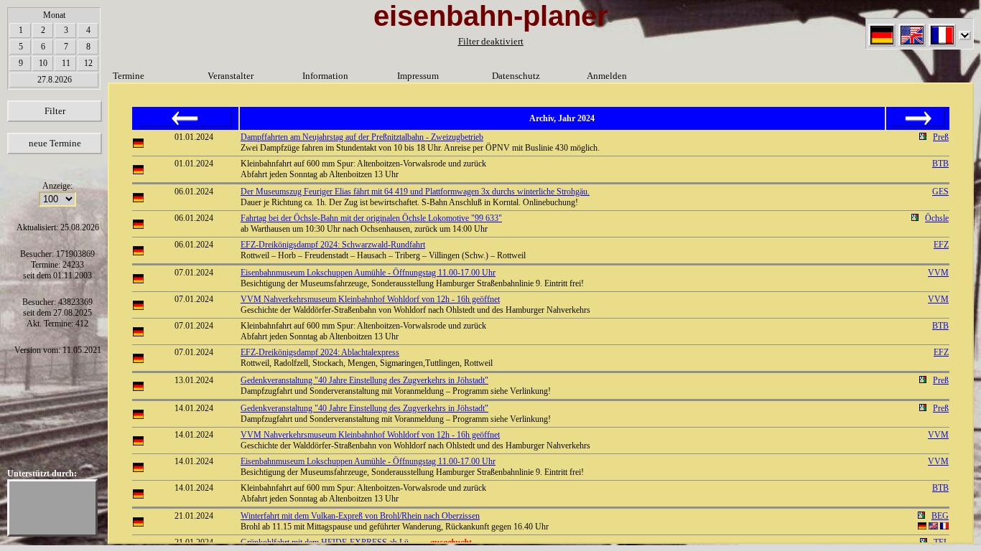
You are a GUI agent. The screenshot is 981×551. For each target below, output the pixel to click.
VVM (938, 273)
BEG (940, 516)
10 (43, 63)
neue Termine (55, 143)
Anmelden (607, 75)
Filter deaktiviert (491, 41)
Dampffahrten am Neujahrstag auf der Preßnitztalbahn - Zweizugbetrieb (362, 137)
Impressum (418, 75)
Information (325, 75)
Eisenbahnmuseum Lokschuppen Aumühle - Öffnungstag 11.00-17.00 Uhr (368, 273)
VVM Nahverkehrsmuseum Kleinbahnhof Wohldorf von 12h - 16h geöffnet (370, 299)
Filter (55, 110)
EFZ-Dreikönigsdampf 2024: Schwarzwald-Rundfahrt (333, 245)
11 (66, 63)
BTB (940, 164)
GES (940, 192)
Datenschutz (516, 75)
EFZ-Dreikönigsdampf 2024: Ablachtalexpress (320, 352)
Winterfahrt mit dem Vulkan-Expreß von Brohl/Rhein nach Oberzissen (360, 516)
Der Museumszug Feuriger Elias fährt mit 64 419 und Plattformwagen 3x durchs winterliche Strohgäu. (415, 192)
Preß (941, 137)
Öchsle (937, 218)
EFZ (941, 245)
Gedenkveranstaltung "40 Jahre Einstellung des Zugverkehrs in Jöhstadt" (364, 380)
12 (88, 63)
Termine (128, 75)
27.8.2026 (54, 80)
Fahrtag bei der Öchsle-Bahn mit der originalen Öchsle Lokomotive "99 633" (371, 218)
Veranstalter (231, 75)
